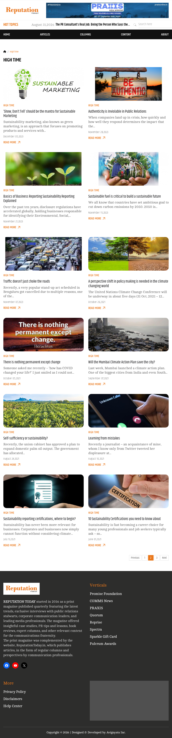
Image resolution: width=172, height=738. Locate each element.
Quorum (96, 615)
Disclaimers (12, 699)
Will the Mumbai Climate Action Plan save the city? (121, 362)
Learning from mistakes (104, 438)
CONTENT (126, 34)
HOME (6, 34)
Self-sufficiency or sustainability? (25, 438)
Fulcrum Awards (103, 644)
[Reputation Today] (22, 10)
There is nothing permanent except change (31, 362)
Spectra (96, 629)
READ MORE (9, 142)
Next (164, 557)
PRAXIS (96, 608)
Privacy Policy (14, 692)
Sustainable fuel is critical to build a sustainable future (124, 196)
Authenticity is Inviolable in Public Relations (117, 112)
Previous (135, 557)
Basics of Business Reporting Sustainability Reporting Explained (38, 199)
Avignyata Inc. (116, 732)
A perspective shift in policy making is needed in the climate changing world (128, 284)
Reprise (96, 622)
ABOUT (165, 34)
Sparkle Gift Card (103, 637)
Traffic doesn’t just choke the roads (26, 281)
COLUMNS (85, 34)
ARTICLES (45, 34)
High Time (8, 105)
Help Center (12, 706)
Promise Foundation (106, 594)
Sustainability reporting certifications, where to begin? (39, 519)
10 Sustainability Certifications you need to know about (124, 519)
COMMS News (101, 601)
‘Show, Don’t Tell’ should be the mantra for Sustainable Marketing (39, 114)
